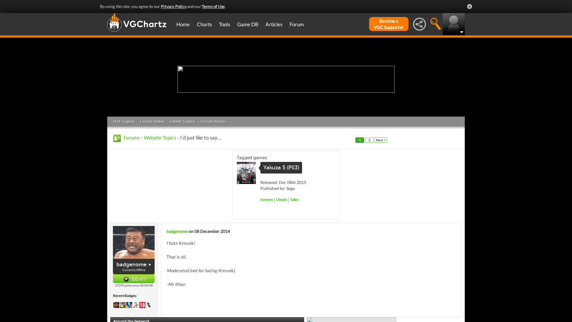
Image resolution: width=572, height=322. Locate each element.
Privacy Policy (173, 6)
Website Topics (160, 138)
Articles (273, 24)
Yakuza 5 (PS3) (281, 167)
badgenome (131, 264)
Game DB (247, 24)
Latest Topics (182, 121)
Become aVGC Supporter (389, 24)
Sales (294, 200)
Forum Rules (213, 121)
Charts (204, 24)
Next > (381, 140)
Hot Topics (123, 121)
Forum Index (152, 121)
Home (183, 24)
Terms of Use (213, 6)
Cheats (281, 200)
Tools (224, 24)
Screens (266, 200)
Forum (297, 24)
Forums (132, 138)
